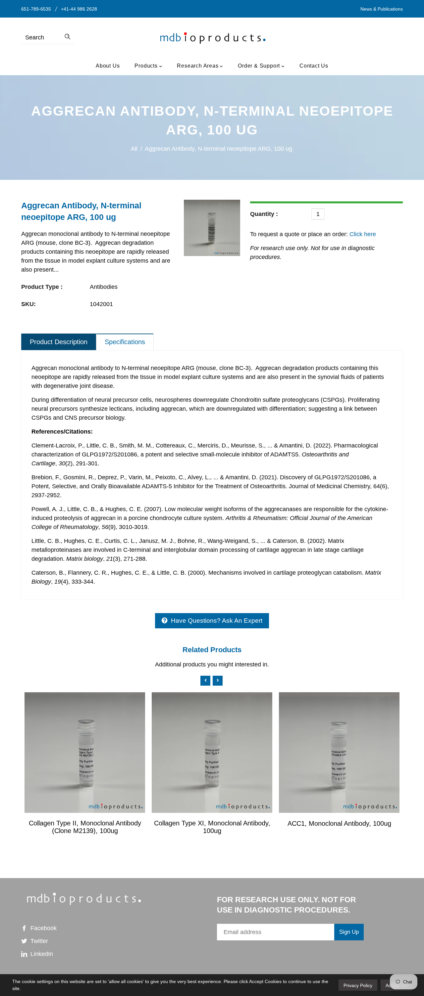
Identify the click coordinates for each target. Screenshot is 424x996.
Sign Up (349, 932)
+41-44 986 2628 (79, 9)
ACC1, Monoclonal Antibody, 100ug (339, 823)
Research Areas (198, 66)
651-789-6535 (36, 9)
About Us (108, 66)
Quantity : (264, 214)
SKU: (28, 304)
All (134, 148)
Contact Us (313, 66)
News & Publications (381, 9)
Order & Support (260, 66)
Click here (362, 234)
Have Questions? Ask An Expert (216, 620)
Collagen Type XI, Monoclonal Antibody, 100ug (212, 826)
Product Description (58, 341)
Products (146, 66)
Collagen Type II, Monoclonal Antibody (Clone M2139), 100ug (85, 826)
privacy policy (358, 985)
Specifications (125, 341)
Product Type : (42, 287)
